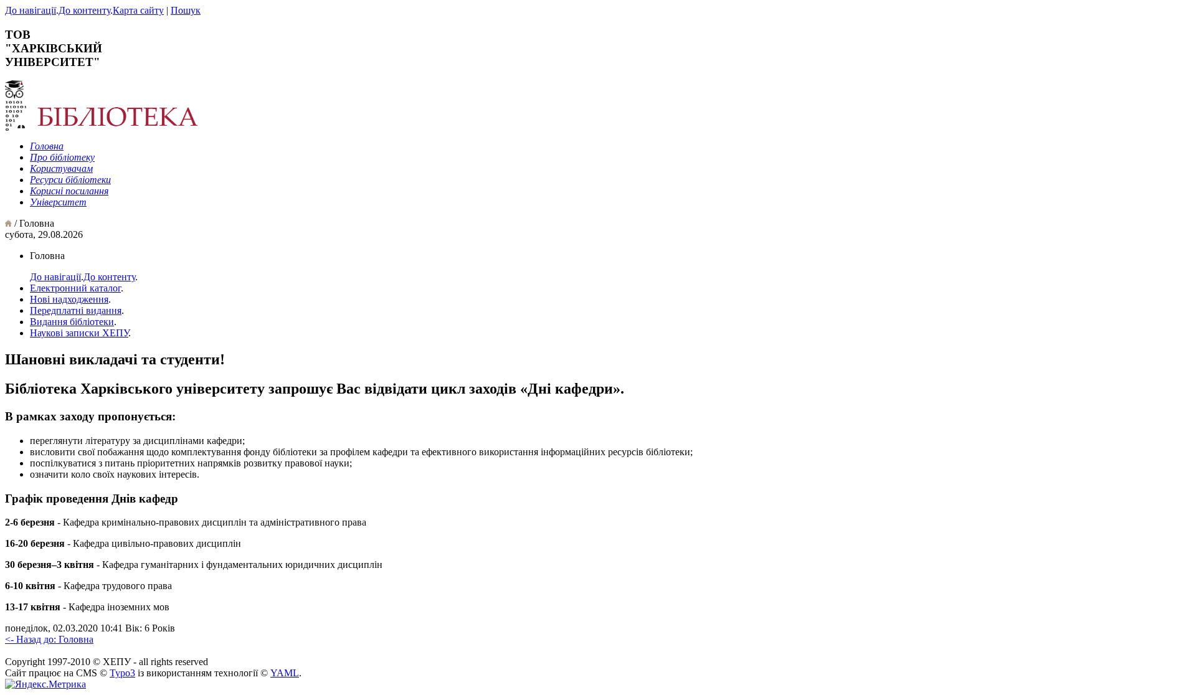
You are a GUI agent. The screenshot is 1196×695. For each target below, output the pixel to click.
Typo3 (122, 673)
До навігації (30, 10)
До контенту (84, 10)
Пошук (186, 10)
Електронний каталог (75, 288)
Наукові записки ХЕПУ (79, 333)
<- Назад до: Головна (49, 639)
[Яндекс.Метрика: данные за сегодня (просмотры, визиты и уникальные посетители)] (45, 684)
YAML (284, 673)
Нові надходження (69, 299)
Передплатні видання (75, 310)
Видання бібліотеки (72, 321)
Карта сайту (138, 10)
